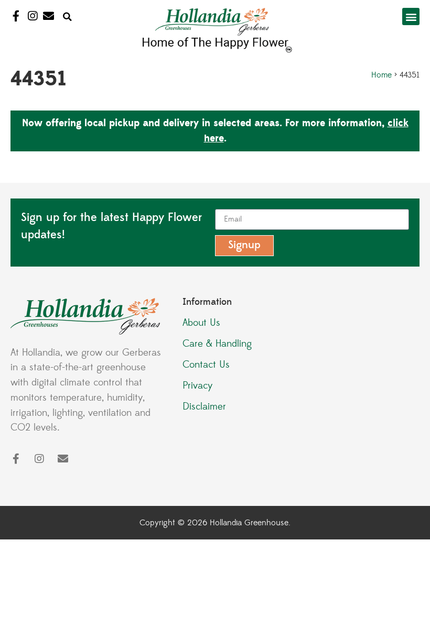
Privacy (197, 385)
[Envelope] (48, 16)
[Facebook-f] (16, 16)
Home (381, 75)
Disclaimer (204, 406)
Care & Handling (217, 343)
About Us (201, 322)
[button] (67, 17)
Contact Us (206, 364)
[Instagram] (32, 16)
